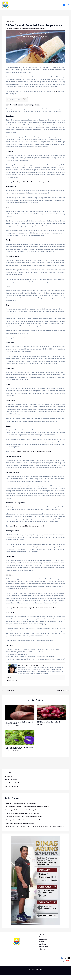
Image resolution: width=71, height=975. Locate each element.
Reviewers (43, 939)
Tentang (42, 934)
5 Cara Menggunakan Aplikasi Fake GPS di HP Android (22, 813)
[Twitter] (10, 677)
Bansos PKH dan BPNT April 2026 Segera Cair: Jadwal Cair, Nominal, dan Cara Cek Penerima (34, 826)
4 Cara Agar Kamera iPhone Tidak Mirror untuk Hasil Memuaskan (25, 820)
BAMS (41, 969)
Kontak (41, 942)
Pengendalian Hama (40, 28)
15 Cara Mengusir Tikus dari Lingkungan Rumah (28, 526)
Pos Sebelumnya (8, 690)
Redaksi (42, 937)
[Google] (8, 677)
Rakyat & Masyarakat (11, 786)
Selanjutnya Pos (63, 690)
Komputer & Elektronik (12, 783)
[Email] (67, 960)
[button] (68, 5)
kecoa (55, 91)
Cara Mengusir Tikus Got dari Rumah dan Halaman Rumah (32, 451)
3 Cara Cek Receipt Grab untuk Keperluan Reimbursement (23, 816)
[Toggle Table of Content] (24, 99)
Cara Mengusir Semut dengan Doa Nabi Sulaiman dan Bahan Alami (34, 608)
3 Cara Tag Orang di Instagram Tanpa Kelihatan (20, 823)
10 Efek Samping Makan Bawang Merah (48, 722)
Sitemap (42, 949)
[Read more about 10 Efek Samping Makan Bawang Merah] (51, 712)
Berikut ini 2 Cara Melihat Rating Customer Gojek (20, 803)
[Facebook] (13, 677)
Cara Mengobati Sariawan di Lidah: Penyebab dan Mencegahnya (19, 722)
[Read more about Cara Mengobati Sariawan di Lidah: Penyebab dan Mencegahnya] (19, 712)
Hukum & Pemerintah (11, 779)
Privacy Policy (44, 946)
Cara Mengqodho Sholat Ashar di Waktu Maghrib (20, 810)
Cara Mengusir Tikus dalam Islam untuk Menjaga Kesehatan (32, 182)
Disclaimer (43, 944)
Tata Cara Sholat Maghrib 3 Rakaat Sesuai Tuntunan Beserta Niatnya (27, 807)
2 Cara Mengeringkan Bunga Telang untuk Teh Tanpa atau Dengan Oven (19, 747)
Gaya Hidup (10, 21)
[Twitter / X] (65, 958)
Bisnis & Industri (10, 773)
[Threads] (69, 958)
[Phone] (64, 960)
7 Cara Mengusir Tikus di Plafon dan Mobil (27, 338)
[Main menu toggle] (64, 5)
